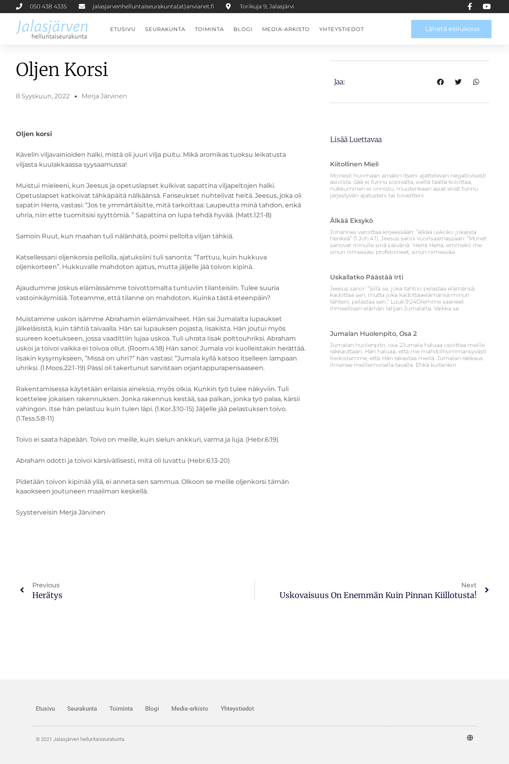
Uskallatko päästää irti (366, 277)
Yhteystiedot (341, 29)
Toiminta (209, 29)
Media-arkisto (286, 29)
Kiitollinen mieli (354, 164)
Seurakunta (165, 29)
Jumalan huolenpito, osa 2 (373, 333)
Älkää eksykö (351, 220)
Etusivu (123, 29)
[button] (440, 82)
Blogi (243, 29)
